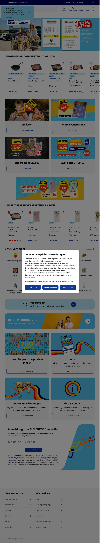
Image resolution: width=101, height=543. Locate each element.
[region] (50, 271)
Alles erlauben (68, 287)
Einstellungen (33, 287)
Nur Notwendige (50, 287)
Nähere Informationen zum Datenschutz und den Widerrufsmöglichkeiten (49, 281)
